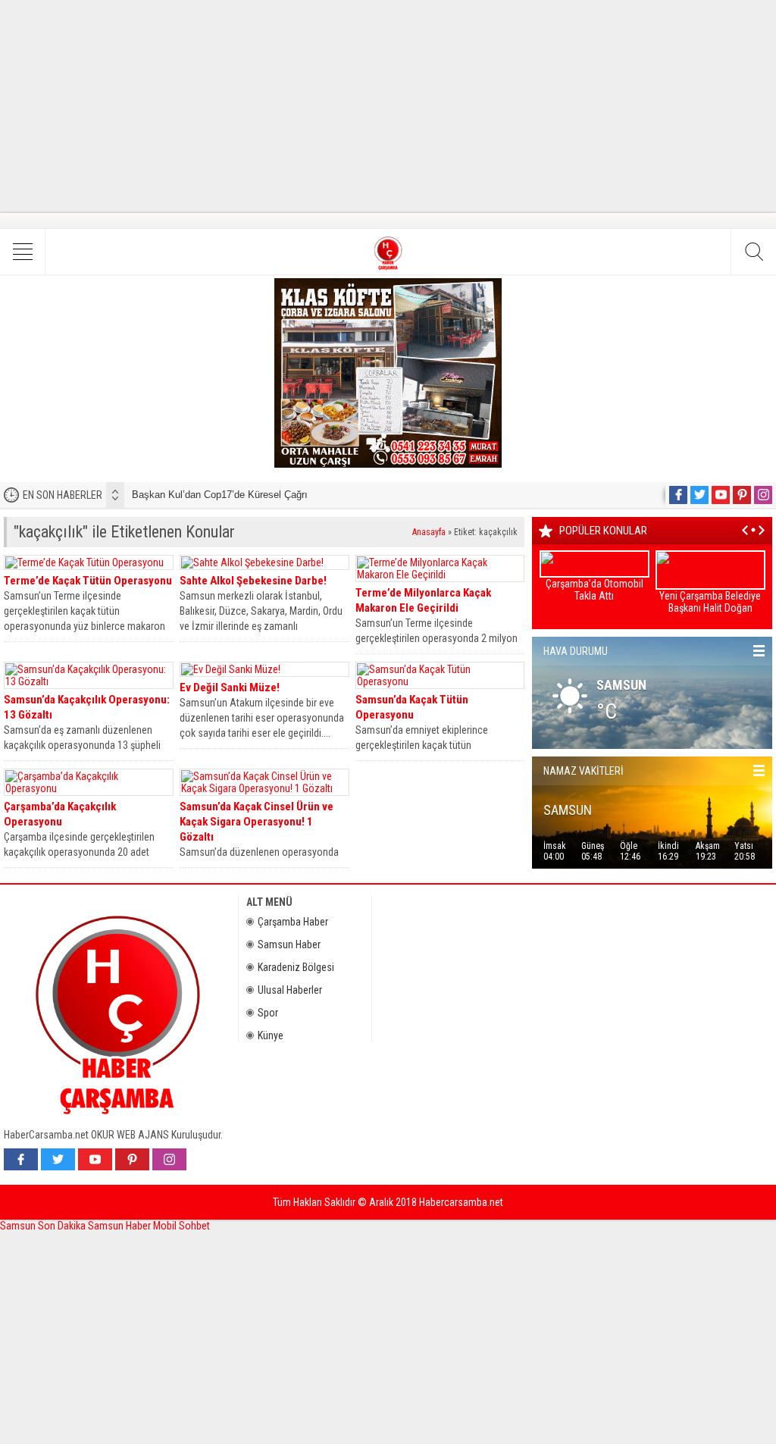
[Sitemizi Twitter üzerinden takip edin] (699, 495)
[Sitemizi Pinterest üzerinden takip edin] (742, 495)
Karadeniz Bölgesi (296, 967)
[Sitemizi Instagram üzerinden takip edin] (763, 495)
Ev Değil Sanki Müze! (230, 687)
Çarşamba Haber (293, 922)
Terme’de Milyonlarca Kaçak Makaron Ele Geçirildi (423, 600)
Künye (270, 1035)
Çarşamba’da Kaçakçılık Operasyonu (60, 814)
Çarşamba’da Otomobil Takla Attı (594, 590)
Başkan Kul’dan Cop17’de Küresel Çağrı (220, 494)
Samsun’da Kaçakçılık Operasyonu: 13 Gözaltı (87, 707)
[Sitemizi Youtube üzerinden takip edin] (721, 495)
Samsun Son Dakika (44, 1226)
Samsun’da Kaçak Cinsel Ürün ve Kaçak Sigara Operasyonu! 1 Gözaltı (256, 822)
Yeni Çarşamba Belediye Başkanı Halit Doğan (710, 602)
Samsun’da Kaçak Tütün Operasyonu (411, 707)
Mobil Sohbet (181, 1226)
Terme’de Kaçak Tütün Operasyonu (88, 580)
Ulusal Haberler (290, 990)
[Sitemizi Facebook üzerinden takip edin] (678, 495)
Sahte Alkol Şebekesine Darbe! (253, 580)
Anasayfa (429, 532)
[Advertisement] (388, 106)
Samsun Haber (289, 944)
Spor (268, 1013)
